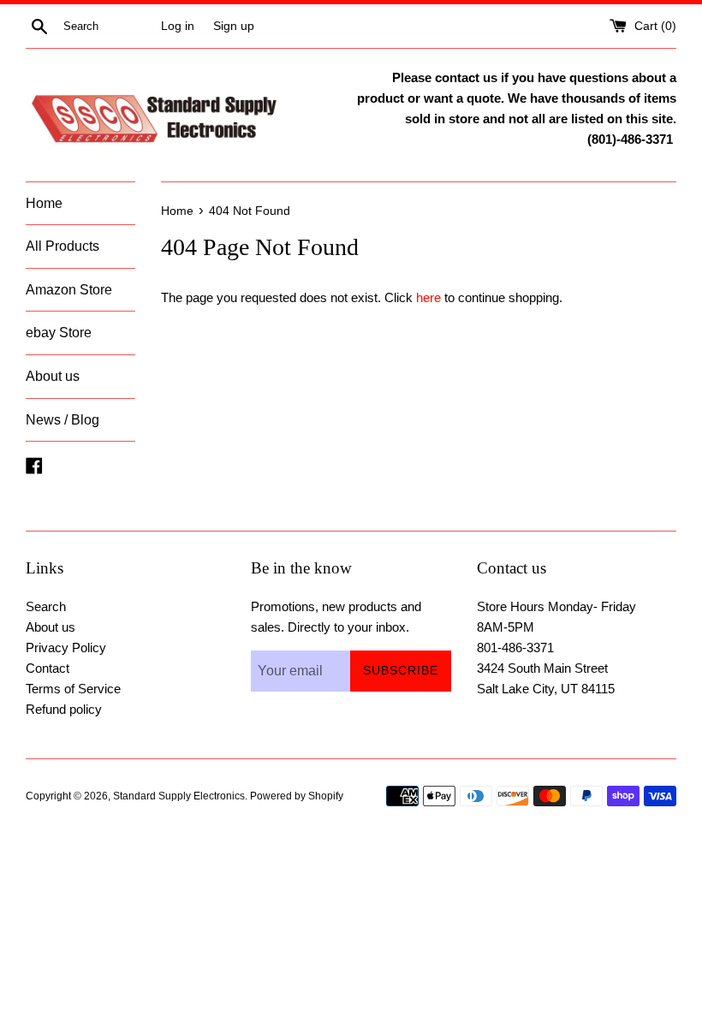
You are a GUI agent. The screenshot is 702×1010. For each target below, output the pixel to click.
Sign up (233, 26)
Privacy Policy (66, 647)
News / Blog (62, 420)
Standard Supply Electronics (179, 796)
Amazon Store (69, 289)
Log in (177, 26)
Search (46, 606)
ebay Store (59, 332)
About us (53, 376)
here (428, 297)
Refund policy (64, 709)
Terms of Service (73, 688)
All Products (62, 246)
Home (44, 203)
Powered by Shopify (296, 796)
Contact (47, 668)
